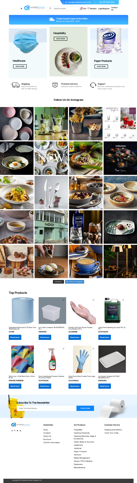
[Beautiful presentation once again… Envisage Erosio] (17, 158)
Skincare (77, 455)
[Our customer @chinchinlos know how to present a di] (86, 158)
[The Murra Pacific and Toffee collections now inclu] (86, 261)
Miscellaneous (79, 467)
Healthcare (78, 445)
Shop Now (20, 66)
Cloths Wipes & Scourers (84, 442)
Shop (45, 430)
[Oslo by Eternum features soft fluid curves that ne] (51, 192)
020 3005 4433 (109, 2)
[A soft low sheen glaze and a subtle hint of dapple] (17, 192)
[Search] (50, 8)
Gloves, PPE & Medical (83, 461)
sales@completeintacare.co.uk (79, 2)
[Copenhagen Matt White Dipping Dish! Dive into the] (17, 227)
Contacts (47, 433)
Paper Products (80, 451)
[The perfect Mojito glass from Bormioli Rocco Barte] (51, 123)
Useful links (48, 425)
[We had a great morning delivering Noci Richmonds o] (51, 227)
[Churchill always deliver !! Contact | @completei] (51, 158)
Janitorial (77, 448)
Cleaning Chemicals (82, 433)
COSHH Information (51, 442)
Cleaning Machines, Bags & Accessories (85, 437)
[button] (34, 299)
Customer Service (112, 425)
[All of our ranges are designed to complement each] (17, 123)
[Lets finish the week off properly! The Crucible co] (86, 192)
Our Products (79, 425)
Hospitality (78, 430)
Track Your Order (111, 433)
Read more (15, 337)
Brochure (47, 439)
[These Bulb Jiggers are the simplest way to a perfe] (86, 227)
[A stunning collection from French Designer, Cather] (51, 261)
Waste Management (82, 458)
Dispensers (78, 464)
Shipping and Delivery (113, 430)
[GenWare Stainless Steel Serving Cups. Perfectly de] (86, 123)
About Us (47, 436)
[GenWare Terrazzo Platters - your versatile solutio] (17, 261)
